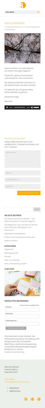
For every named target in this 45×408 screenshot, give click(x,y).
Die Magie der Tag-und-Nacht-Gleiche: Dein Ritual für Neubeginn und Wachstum (21, 227)
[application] (22, 107)
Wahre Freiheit (10, 241)
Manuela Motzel (13, 27)
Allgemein (9, 249)
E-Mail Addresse (12, 321)
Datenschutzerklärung (14, 352)
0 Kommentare (9, 29)
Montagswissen (33, 27)
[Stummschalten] (32, 107)
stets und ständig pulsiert (15, 264)
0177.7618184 (9, 379)
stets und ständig (12, 260)
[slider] (36, 107)
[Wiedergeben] (7, 107)
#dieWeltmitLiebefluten (14, 234)
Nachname (9, 313)
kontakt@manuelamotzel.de (17, 382)
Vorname (9, 307)
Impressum (14, 388)
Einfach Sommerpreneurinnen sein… (20, 237)
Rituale (7, 257)
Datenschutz (14, 391)
